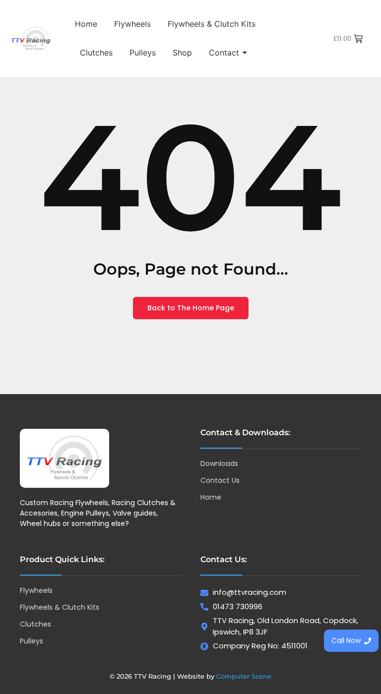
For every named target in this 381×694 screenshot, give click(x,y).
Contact (224, 53)
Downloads (219, 463)
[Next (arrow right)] (363, 347)
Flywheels (132, 24)
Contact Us (220, 480)
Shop (182, 53)
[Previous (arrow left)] (17, 347)
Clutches (96, 53)
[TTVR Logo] (64, 458)
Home (86, 24)
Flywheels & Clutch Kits (211, 24)
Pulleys (142, 53)
